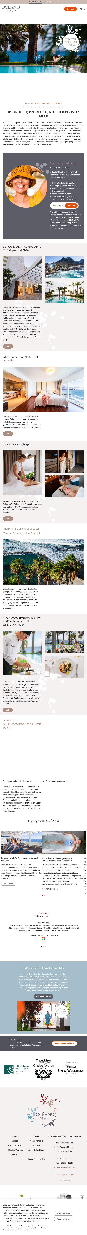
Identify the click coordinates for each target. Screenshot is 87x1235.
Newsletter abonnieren (64, 1043)
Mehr (8, 346)
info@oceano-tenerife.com (64, 1167)
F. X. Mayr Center (51, 2)
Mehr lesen (8, 883)
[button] (80, 847)
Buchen (71, 205)
